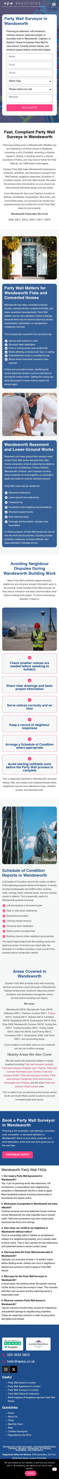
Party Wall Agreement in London (24, 1386)
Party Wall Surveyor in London (23, 1390)
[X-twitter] (13, 1369)
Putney (51, 1013)
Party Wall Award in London (22, 1383)
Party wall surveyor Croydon (34, 1075)
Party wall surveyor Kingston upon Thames (24, 1068)
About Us (12, 1417)
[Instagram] (5, 1369)
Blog (10, 1428)
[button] (54, 4)
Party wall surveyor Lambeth (39, 1064)
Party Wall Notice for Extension (23, 1394)
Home (11, 1413)
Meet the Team (15, 1424)
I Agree (30, 1473)
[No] (54, 1469)
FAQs (11, 1420)
